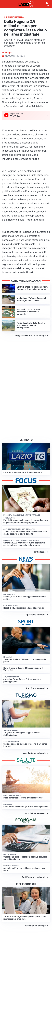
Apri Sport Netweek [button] (36, 688)
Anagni (8, 52)
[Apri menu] (5, 4)
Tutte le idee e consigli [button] (34, 925)
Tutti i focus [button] (40, 552)
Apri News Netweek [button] (36, 614)
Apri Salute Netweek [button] (35, 813)
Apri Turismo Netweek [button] (34, 753)
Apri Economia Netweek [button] (34, 877)
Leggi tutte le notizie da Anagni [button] (30, 335)
